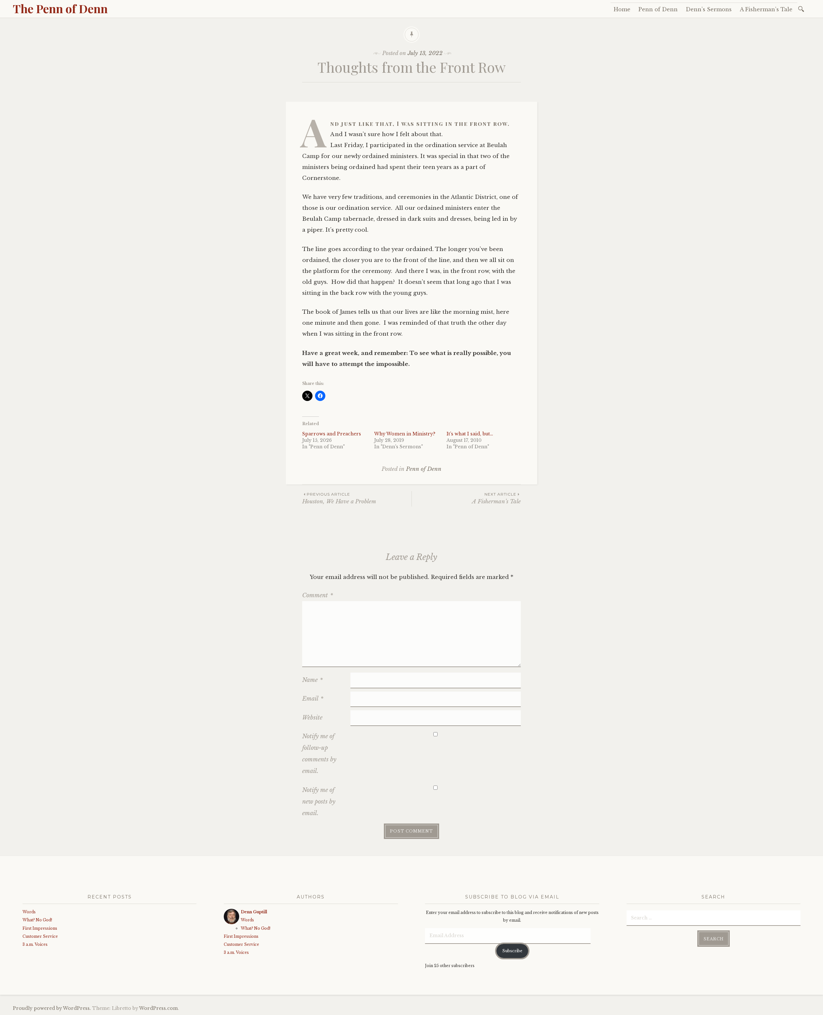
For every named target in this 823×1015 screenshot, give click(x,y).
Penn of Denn (658, 9)
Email (312, 698)
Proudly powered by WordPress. (52, 1008)
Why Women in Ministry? (404, 434)
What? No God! (37, 919)
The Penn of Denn (60, 8)
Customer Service (40, 936)
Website (312, 717)
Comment (317, 595)
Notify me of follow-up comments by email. (319, 754)
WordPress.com (158, 1008)
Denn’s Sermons (709, 9)
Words (29, 911)
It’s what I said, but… (470, 434)
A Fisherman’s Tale (766, 9)
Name (312, 680)
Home (622, 9)
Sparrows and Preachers (331, 434)
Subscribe (512, 950)
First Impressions (40, 928)
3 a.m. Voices (35, 944)
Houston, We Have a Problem (339, 498)
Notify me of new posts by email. (318, 802)
